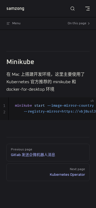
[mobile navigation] (87, 8)
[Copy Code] (87, 106)
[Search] (72, 8)
